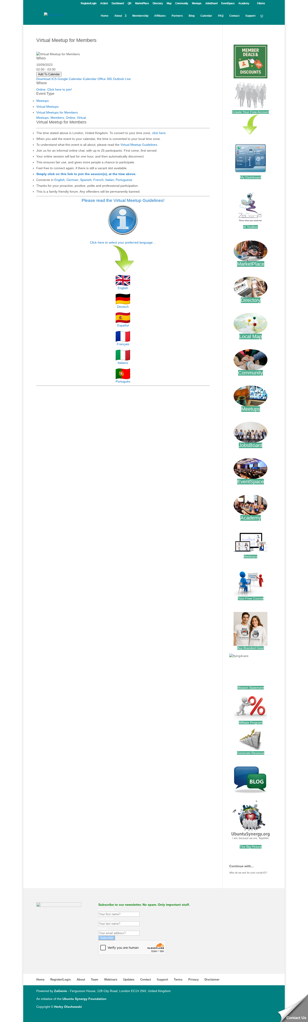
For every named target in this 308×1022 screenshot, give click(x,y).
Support (250, 15)
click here (158, 133)
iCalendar (90, 79)
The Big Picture (251, 847)
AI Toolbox (250, 227)
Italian (109, 180)
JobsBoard (211, 3)
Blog (192, 15)
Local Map (250, 336)
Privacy (193, 979)
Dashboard (118, 3)
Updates (128, 979)
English (59, 180)
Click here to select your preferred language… (123, 242)
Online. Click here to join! (54, 89)
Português (123, 381)
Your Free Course (250, 598)
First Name (106, 909)
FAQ (220, 15)
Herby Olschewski (68, 1006)
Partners (177, 15)
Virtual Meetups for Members (57, 112)
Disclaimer (212, 979)
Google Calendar (69, 79)
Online (70, 117)
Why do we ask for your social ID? (248, 872)
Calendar (206, 15)
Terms (178, 979)
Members (57, 117)
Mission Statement (250, 687)
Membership (140, 15)
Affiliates (160, 15)
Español (123, 325)
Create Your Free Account (250, 112)
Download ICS (46, 79)
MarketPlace (142, 3)
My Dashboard (250, 177)
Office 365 (104, 79)
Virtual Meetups (47, 106)
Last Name (106, 919)
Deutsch (123, 306)
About (118, 15)
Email (102, 928)
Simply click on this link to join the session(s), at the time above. (86, 174)
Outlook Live (122, 79)
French (98, 180)
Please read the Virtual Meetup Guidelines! (123, 200)
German (72, 180)
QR (129, 3)
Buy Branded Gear (250, 648)
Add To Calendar (49, 74)
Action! (104, 3)
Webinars (250, 556)
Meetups (196, 3)
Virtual (81, 117)
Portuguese (124, 180)
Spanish (86, 180)
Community (181, 3)
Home (104, 15)
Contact (234, 15)
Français (123, 344)
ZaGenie (60, 991)
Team (94, 979)
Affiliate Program (250, 722)
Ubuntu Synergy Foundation (84, 999)
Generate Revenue (250, 753)
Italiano (123, 363)
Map (169, 3)
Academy (243, 3)
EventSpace (227, 3)
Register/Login (88, 3)
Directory (158, 3)
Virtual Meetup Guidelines (138, 144)
